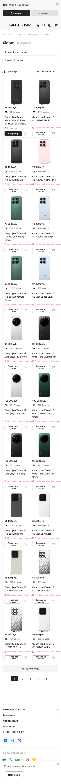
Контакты (8, 726)
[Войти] (49, 25)
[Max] (19, 740)
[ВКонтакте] (5, 740)
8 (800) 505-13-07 (13, 732)
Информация (10, 720)
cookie (32, 766)
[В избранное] (25, 133)
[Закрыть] (58, 764)
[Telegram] (12, 740)
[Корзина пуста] (56, 25)
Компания (8, 715)
